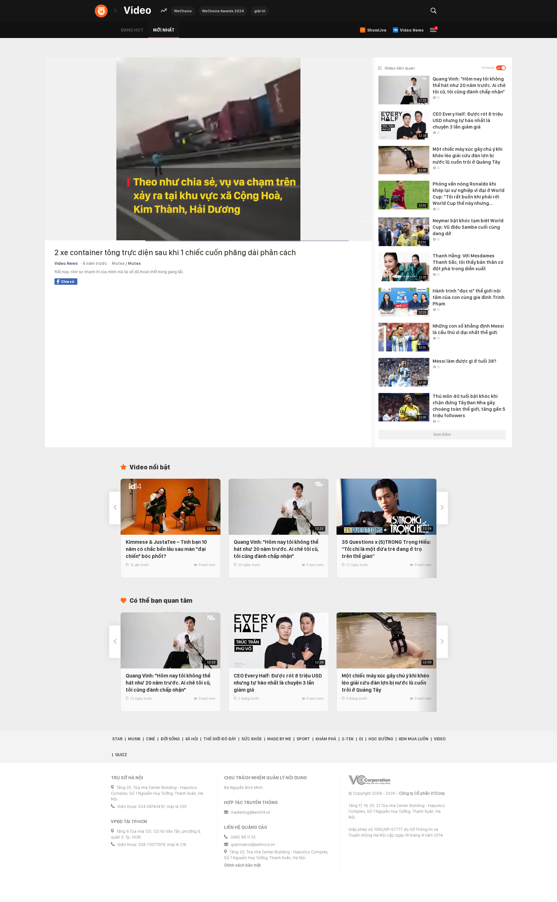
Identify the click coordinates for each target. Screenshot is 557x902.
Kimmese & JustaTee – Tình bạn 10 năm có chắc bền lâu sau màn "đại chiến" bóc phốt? (166, 549)
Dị (361, 738)
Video (439, 738)
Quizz (121, 754)
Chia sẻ (67, 281)
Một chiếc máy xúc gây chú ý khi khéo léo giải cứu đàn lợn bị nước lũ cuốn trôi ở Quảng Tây (385, 683)
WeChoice (183, 11)
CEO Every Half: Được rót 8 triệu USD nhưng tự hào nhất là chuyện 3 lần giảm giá (278, 683)
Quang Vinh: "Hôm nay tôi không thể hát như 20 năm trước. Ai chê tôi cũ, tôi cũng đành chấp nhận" (276, 549)
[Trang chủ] (137, 10)
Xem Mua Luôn (413, 738)
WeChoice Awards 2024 (223, 11)
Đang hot (132, 30)
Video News (66, 263)
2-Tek (348, 738)
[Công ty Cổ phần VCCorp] (369, 780)
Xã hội (191, 738)
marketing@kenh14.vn (250, 812)
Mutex (134, 263)
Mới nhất (163, 30)
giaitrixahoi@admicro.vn (253, 844)
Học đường (380, 738)
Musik (134, 738)
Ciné (150, 738)
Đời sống (170, 738)
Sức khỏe (251, 738)
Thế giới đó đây (219, 738)
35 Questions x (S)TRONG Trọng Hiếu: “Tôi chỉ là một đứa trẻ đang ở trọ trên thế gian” (386, 549)
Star (117, 738)
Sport (303, 738)
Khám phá (326, 738)
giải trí (259, 11)
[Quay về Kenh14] (101, 11)
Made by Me (279, 738)
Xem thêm (442, 434)
